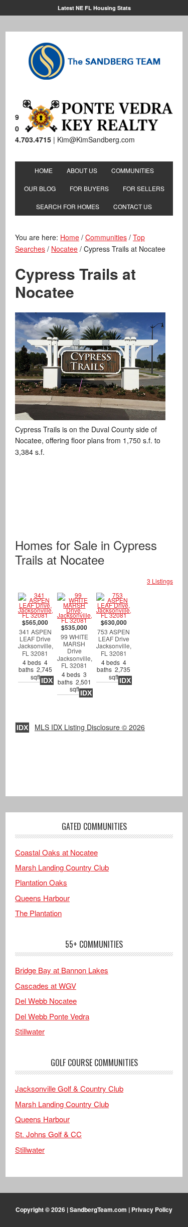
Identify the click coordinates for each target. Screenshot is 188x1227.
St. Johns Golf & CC (48, 1134)
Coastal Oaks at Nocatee (56, 852)
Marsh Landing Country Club (62, 867)
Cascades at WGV (45, 985)
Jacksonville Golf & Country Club (69, 1088)
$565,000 (35, 650)
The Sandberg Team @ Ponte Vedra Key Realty (94, 62)
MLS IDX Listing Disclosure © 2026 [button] (90, 727)
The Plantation (38, 913)
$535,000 (74, 658)
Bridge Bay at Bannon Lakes (61, 970)
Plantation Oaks (41, 882)
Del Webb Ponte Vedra (52, 1016)
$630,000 (113, 650)
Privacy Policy (151, 1209)
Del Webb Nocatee (46, 1000)
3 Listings (160, 581)
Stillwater (30, 1031)
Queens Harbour (42, 898)
